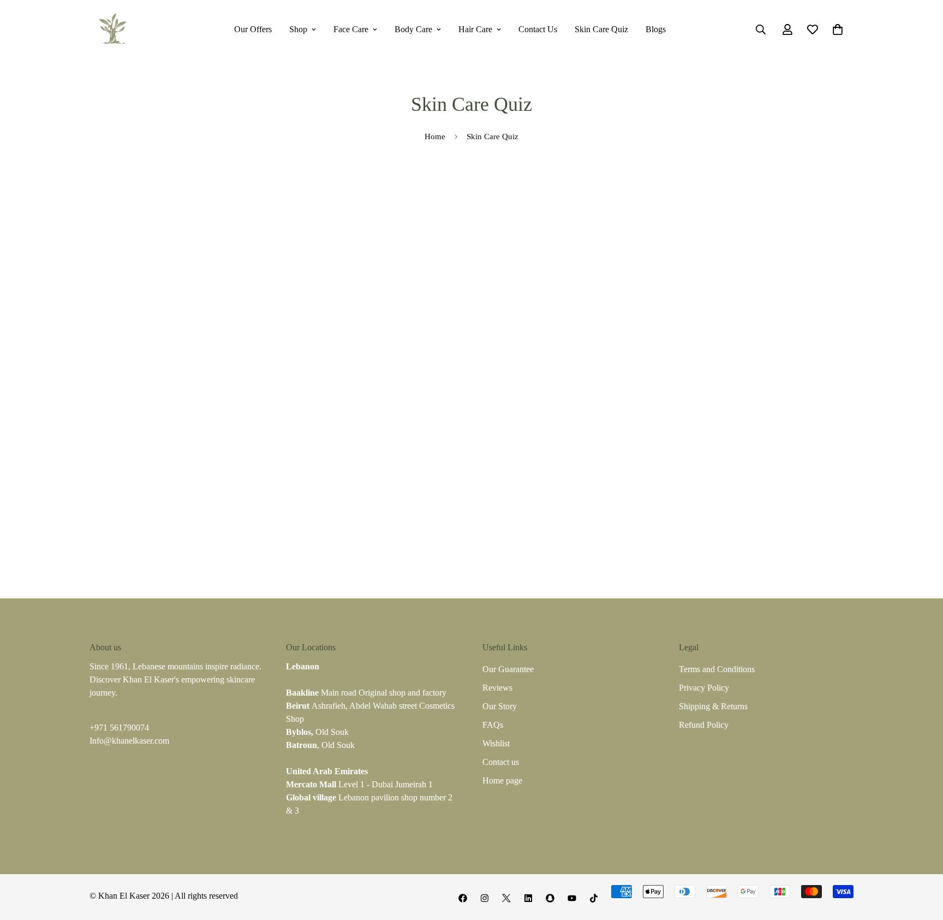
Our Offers (253, 29)
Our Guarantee (508, 669)
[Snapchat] (550, 898)
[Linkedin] (528, 898)
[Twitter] (506, 898)
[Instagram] (484, 898)
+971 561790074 (119, 727)
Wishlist (496, 743)
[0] (837, 29)
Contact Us (537, 29)
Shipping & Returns (713, 706)
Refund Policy (704, 724)
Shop (298, 29)
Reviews (497, 687)
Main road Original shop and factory (366, 692)
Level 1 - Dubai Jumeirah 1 (359, 784)
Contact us (500, 762)
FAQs (492, 724)
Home (435, 136)
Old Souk (317, 732)
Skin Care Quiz (601, 29)
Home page (502, 780)
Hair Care (475, 29)
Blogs (656, 29)
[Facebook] (462, 898)
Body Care (413, 29)
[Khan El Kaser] (112, 29)
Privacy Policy (704, 687)
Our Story (499, 706)
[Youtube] (572, 898)
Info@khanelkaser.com (129, 740)
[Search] (761, 29)
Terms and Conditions (717, 669)
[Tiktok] (593, 898)
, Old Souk (320, 745)
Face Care (350, 29)
